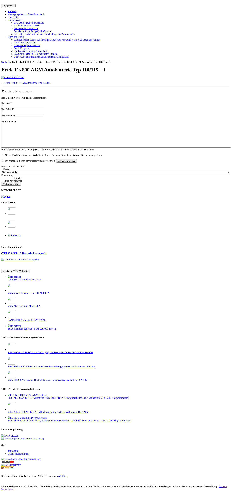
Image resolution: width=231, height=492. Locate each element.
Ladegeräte (13, 17)
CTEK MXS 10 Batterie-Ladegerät (23, 253)
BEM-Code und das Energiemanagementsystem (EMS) (41, 56)
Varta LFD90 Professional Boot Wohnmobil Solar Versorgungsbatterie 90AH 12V (48, 380)
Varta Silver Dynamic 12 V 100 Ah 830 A (28, 293)
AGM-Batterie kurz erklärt (27, 25)
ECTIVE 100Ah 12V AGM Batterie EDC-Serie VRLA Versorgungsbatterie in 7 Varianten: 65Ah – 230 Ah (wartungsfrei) (68, 398)
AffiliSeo (62, 476)
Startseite (12, 11)
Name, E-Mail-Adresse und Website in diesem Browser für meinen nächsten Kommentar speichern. (54, 155)
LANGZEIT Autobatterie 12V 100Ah (27, 320)
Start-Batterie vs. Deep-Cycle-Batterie (32, 31)
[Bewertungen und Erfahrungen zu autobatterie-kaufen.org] (22, 438)
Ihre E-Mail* (7, 109)
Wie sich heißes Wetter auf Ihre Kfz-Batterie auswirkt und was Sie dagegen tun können (57, 39)
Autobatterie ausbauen (25, 42)
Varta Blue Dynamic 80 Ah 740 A (24, 279)
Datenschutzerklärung (18, 453)
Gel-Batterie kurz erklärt (26, 28)
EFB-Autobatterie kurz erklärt (29, 22)
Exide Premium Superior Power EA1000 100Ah (32, 328)
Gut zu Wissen (15, 20)
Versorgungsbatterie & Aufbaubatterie (26, 14)
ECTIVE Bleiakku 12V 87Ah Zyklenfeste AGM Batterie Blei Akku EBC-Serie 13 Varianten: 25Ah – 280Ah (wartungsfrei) (69, 420)
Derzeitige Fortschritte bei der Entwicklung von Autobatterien (44, 34)
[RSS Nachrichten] (11, 465)
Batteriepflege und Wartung (27, 45)
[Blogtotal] (7, 468)
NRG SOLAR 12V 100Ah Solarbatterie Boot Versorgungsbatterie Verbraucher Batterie (51, 366)
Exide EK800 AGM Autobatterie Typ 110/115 (27, 82)
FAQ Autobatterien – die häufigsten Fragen (35, 54)
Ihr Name (6, 103)
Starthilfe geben (21, 48)
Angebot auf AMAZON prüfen (16, 271)
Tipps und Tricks (16, 37)
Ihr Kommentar (8, 121)
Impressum (13, 451)
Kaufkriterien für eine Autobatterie (31, 51)
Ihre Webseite (8, 115)
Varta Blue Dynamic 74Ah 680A (24, 306)
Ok (220, 486)
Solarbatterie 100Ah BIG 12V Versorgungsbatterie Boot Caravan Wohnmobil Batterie (50, 352)
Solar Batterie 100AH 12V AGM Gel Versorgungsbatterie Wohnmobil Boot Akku (48, 412)
